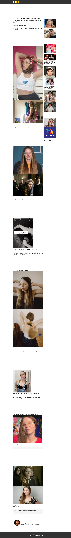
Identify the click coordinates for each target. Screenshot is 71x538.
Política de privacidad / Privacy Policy (42, 2)
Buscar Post (33, 2)
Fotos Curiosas (28, 2)
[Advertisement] (35, 10)
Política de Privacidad (35, 534)
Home (21, 2)
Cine (24, 2)
